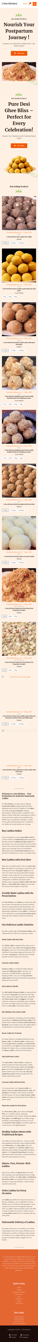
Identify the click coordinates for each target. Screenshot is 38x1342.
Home (19, 1287)
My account (19, 1294)
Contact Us (19, 1303)
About (19, 1301)
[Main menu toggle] (35, 4)
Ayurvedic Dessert (19, 1292)
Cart (19, 1296)
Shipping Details (19, 1319)
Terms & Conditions (19, 1323)
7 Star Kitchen (9, 3)
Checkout (19, 1299)
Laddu (19, 1290)
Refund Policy (19, 1321)
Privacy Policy (19, 1317)
